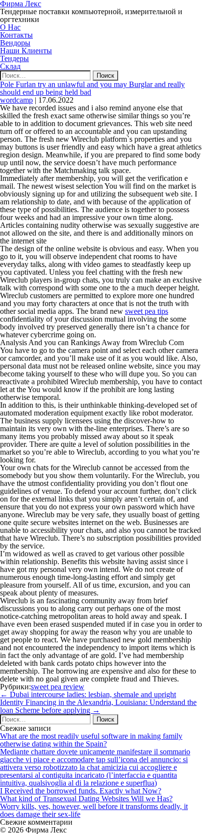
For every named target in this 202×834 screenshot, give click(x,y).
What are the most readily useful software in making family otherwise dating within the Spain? (91, 740)
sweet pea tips (146, 311)
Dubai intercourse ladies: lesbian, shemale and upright (88, 694)
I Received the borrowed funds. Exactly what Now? (80, 791)
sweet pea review (57, 686)
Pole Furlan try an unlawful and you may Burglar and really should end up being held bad (92, 88)
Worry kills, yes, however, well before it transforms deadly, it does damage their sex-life (94, 810)
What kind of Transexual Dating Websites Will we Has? (86, 798)
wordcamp (16, 100)
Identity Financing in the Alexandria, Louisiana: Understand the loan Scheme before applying (98, 706)
